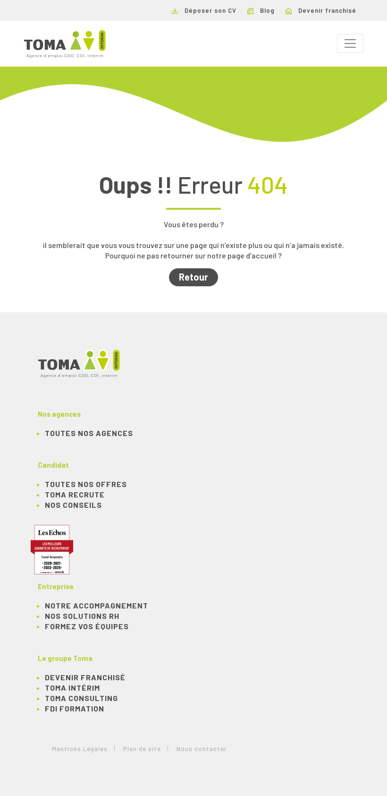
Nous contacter (202, 749)
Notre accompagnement (96, 605)
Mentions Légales (80, 749)
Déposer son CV (209, 10)
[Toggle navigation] (350, 43)
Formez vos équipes (87, 626)
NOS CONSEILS (73, 504)
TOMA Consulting (81, 697)
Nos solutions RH (82, 615)
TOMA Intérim (72, 687)
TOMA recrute (75, 494)
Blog (266, 10)
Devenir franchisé (326, 10)
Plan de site (142, 749)
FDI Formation (74, 708)
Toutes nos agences (89, 432)
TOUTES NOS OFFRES (86, 483)
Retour (193, 276)
